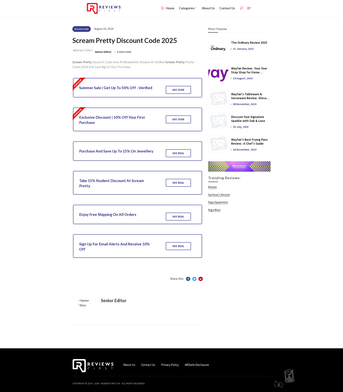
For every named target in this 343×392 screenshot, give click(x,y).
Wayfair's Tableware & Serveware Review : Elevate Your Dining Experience (250, 98)
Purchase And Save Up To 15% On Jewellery (116, 151)
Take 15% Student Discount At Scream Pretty (111, 183)
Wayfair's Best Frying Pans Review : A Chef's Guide (249, 141)
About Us (208, 8)
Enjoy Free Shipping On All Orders (107, 214)
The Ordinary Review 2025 (249, 42)
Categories (187, 8)
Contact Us (227, 8)
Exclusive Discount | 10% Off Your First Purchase (112, 120)
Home (169, 8)
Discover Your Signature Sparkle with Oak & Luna (248, 119)
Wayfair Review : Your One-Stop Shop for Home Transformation (249, 72)
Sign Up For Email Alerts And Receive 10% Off (114, 246)
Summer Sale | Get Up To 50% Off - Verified (115, 87)
